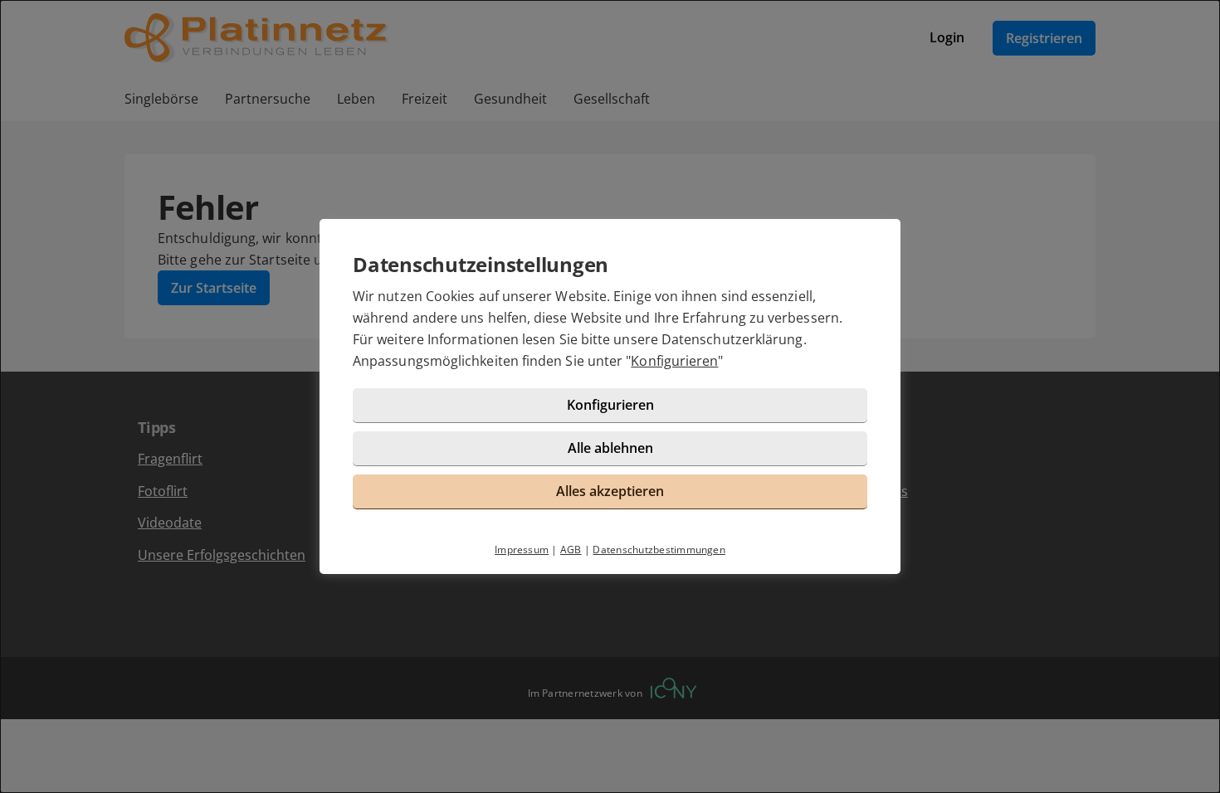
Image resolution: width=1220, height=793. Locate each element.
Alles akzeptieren (610, 491)
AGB (571, 549)
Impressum (522, 549)
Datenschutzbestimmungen (659, 549)
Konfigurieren (674, 361)
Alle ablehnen (610, 448)
